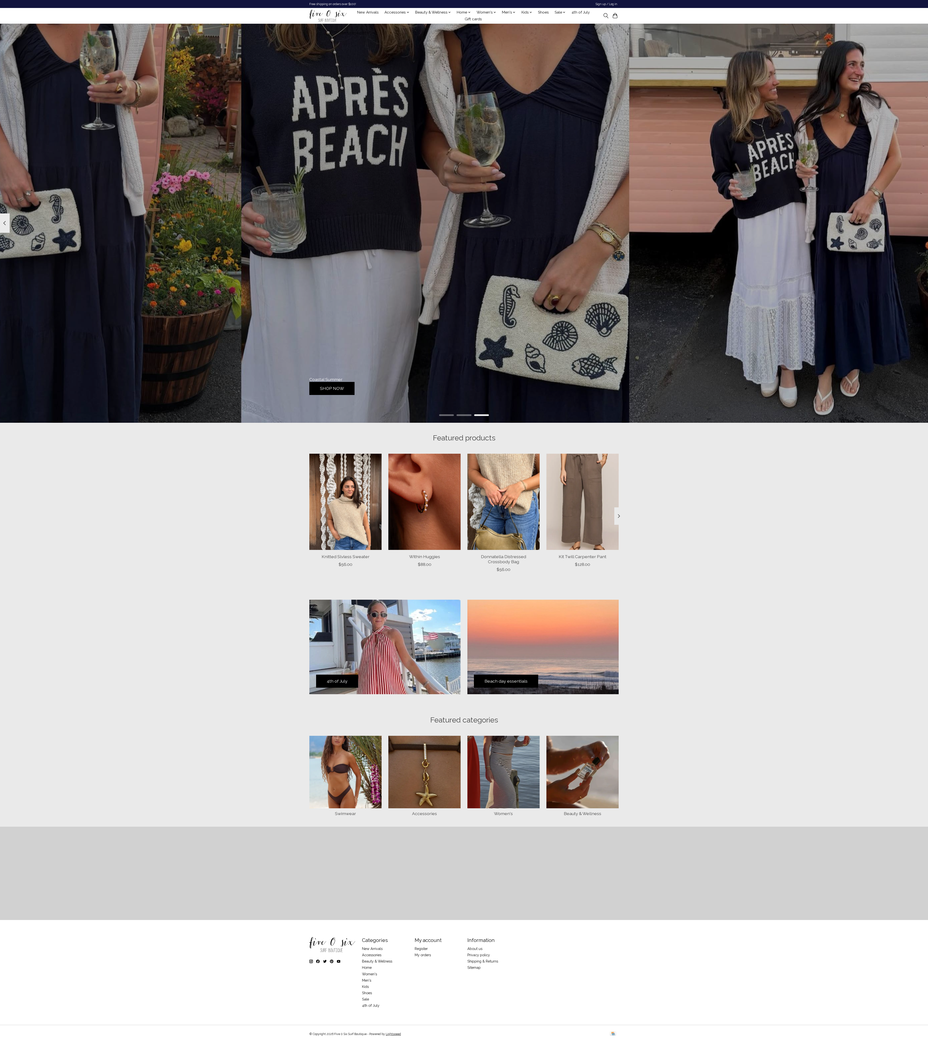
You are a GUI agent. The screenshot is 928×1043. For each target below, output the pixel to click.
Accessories (424, 813)
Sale (365, 999)
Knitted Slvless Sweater (346, 556)
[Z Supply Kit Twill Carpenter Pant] (582, 502)
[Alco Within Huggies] (424, 502)
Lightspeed (393, 1034)
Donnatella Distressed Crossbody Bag (503, 559)
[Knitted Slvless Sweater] (345, 502)
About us (474, 949)
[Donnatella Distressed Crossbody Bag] (503, 502)
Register (421, 949)
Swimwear (345, 813)
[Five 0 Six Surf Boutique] (328, 16)
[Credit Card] (613, 1034)
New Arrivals (368, 12)
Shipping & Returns (482, 961)
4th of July (581, 12)
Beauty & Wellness (582, 813)
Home (367, 967)
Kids (365, 987)
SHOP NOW (332, 388)
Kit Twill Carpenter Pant (582, 556)
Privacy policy (478, 955)
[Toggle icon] (605, 15)
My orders (423, 955)
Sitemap (474, 967)
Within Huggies (424, 556)
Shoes (543, 12)
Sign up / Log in (606, 4)
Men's (366, 980)
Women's (503, 813)
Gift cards (473, 19)
